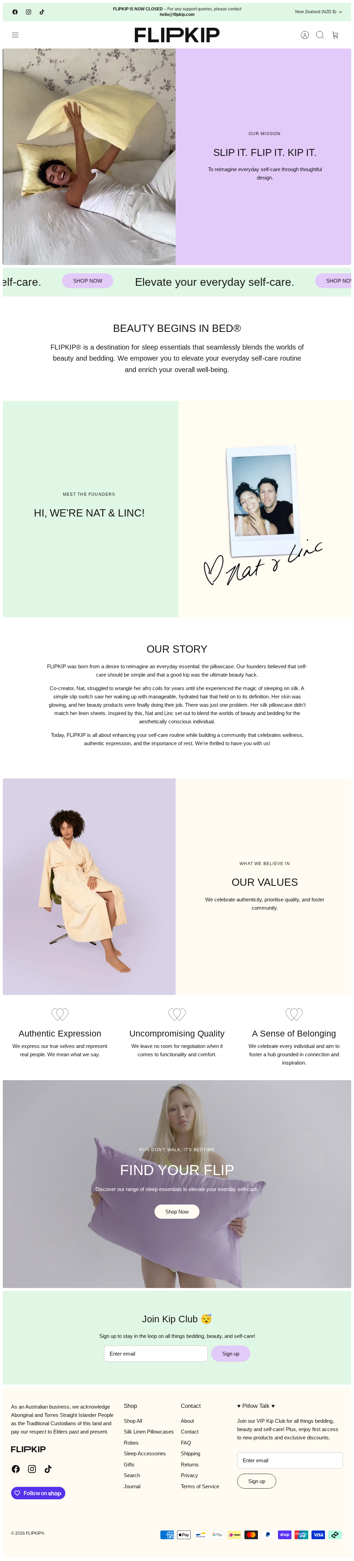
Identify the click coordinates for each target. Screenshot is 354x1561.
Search (132, 1475)
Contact (189, 1432)
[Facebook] (15, 12)
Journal (132, 1486)
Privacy (189, 1475)
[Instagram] (28, 12)
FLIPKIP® (35, 1533)
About (187, 1421)
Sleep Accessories (145, 1453)
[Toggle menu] (18, 35)
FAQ (186, 1443)
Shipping (190, 1453)
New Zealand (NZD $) (315, 11)
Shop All (133, 1421)
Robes (131, 1443)
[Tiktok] (42, 12)
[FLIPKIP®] (177, 35)
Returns (190, 1464)
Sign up (230, 1354)
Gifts (129, 1464)
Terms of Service (200, 1486)
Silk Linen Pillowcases (149, 1432)
